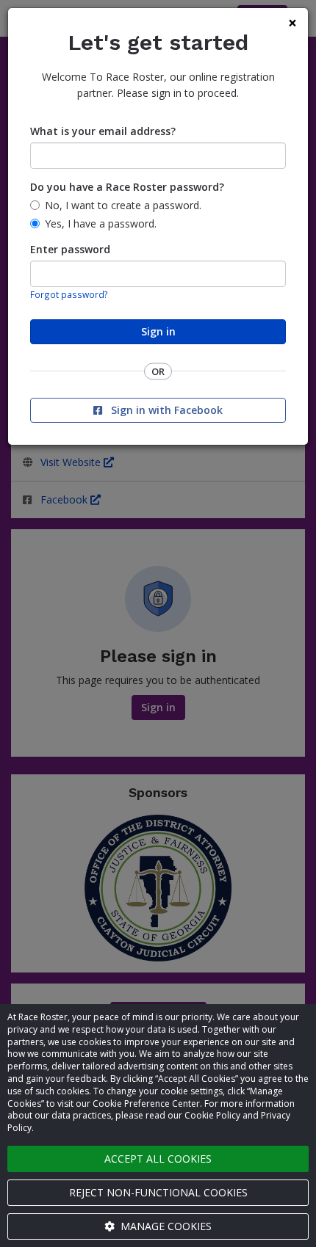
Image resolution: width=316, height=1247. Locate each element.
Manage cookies (165, 1226)
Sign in (158, 331)
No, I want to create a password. (123, 205)
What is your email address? (103, 131)
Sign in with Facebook (165, 410)
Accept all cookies (158, 1159)
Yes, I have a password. (101, 223)
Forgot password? (69, 294)
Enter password (70, 249)
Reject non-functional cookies (158, 1192)
